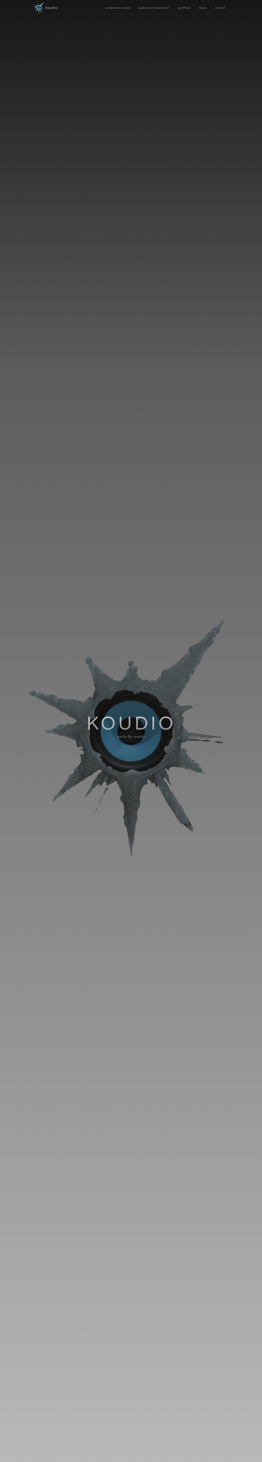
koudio (51, 7)
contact (220, 8)
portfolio (184, 8)
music (203, 8)
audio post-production (154, 8)
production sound (118, 8)
